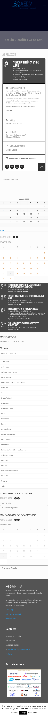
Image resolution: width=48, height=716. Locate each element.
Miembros (5, 445)
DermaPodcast (6, 398)
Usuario (4, 481)
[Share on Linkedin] (17, 167)
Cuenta (3, 393)
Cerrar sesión (6, 377)
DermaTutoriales (7, 408)
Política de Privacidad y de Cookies (13, 450)
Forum (3, 424)
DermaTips (5, 403)
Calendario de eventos (9, 372)
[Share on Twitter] (12, 167)
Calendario (13, 158)
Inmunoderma (6, 429)
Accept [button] (23, 713)
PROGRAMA (9, 110)
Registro (4, 465)
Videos (3, 486)
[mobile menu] (45, 5)
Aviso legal (5, 367)
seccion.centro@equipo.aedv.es (22, 103)
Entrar (3, 414)
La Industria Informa (8, 434)
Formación (5, 419)
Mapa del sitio (6, 439)
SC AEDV (4, 476)
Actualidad (5, 362)
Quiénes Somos (7, 455)
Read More (32, 712)
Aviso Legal (10, 610)
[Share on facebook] (7, 167)
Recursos (4, 460)
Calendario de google (27, 158)
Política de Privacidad (13, 614)
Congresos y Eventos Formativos (13, 382)
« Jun (2, 230)
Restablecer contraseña (9, 471)
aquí (33, 106)
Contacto (4, 388)
